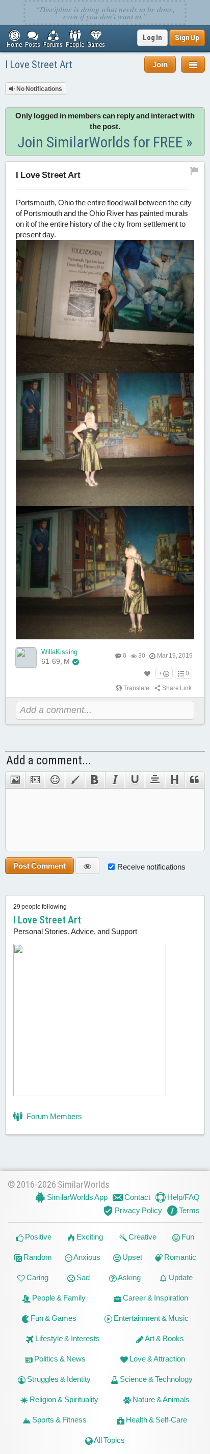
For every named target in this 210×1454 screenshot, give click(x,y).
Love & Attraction (156, 1358)
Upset (131, 1257)
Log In (152, 37)
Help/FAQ (183, 1197)
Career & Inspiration (154, 1297)
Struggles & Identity (58, 1379)
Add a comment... (48, 760)
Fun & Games (52, 1318)
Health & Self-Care (155, 1419)
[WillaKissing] (26, 657)
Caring (36, 1277)
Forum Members (53, 1116)
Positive (37, 1236)
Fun (187, 1236)
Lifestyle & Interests (67, 1338)
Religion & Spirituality (63, 1399)
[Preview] (87, 865)
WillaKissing (59, 652)
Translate (135, 688)
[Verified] (75, 661)
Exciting (89, 1236)
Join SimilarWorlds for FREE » (105, 142)
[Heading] (175, 780)
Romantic (179, 1257)
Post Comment (39, 865)
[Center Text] (155, 780)
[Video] (35, 780)
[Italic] (115, 780)
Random (37, 1257)
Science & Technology (155, 1379)
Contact (136, 1197)
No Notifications (38, 88)
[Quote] (195, 780)
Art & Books (164, 1338)
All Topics (109, 1440)
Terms (188, 1210)
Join (160, 64)
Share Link (176, 688)
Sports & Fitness (59, 1419)
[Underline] (135, 780)
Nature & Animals (160, 1399)
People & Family (58, 1297)
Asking (129, 1277)
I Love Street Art (38, 64)
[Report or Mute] (194, 170)
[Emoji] (55, 780)
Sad (82, 1277)
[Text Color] (75, 780)
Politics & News (59, 1358)
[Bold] (94, 780)
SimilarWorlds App (76, 1197)
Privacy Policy (137, 1210)
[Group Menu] (193, 64)
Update (180, 1277)
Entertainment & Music (150, 1318)
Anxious (86, 1257)
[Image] (15, 780)
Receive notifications (151, 866)
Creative (141, 1236)
